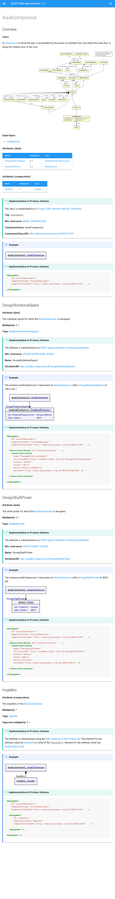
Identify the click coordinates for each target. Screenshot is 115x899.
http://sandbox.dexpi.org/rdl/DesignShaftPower (45, 558)
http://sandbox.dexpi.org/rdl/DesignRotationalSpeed (47, 366)
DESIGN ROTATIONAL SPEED (38, 354)
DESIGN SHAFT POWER (35, 546)
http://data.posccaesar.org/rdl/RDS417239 (51, 233)
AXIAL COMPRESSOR (34, 221)
